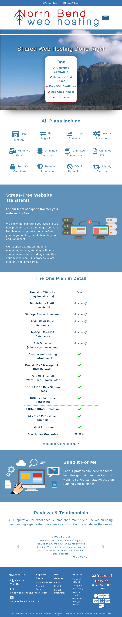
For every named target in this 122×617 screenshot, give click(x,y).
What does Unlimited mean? (61, 443)
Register (58, 586)
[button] (18, 547)
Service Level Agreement (77, 595)
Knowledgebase (44, 582)
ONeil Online (63, 613)
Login (57, 582)
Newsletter (41, 593)
